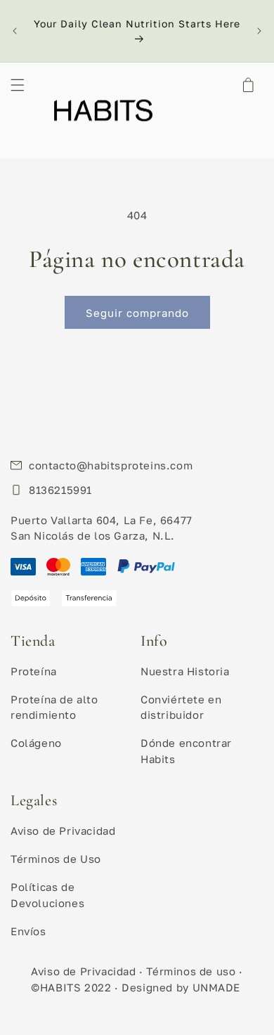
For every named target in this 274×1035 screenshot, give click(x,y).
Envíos (28, 931)
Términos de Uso (56, 858)
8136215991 (60, 489)
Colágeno (36, 742)
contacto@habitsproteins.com (111, 465)
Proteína (34, 671)
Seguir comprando (137, 312)
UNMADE (217, 987)
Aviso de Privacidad (63, 830)
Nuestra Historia (185, 671)
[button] (17, 85)
